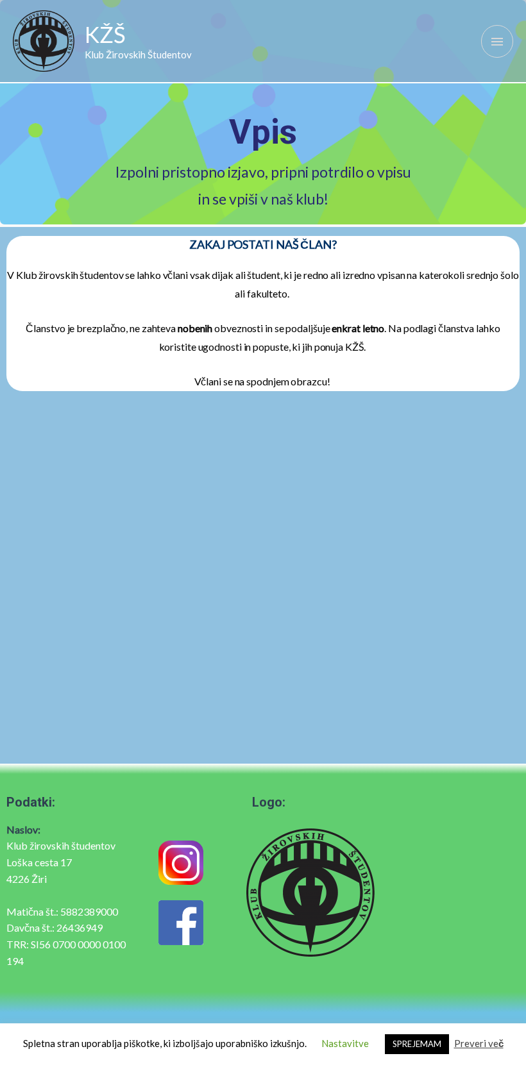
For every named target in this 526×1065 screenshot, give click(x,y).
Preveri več (479, 1043)
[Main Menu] (497, 41)
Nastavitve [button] (345, 1043)
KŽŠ (105, 34)
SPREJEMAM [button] (417, 1044)
